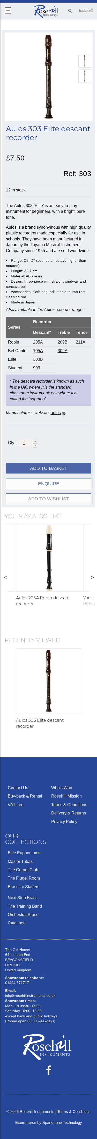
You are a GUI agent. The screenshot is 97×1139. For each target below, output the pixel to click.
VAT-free (16, 804)
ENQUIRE (48, 483)
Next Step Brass (23, 897)
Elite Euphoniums (24, 853)
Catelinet (16, 923)
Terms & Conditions (69, 804)
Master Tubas (20, 861)
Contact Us (18, 788)
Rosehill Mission (66, 796)
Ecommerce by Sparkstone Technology (48, 1122)
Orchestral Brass (23, 914)
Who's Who (61, 788)
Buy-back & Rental (25, 796)
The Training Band (25, 906)
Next (92, 577)
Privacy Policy (64, 821)
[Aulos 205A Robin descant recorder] (49, 558)
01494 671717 (17, 983)
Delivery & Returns (68, 813)
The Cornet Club (23, 870)
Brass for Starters (23, 887)
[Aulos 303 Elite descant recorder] (49, 77)
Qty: (11, 442)
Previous (5, 577)
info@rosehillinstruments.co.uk (30, 995)
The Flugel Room (24, 878)
